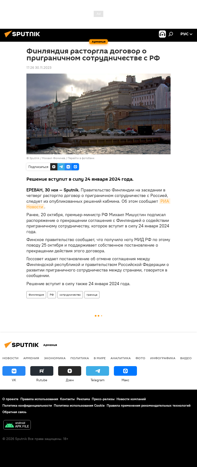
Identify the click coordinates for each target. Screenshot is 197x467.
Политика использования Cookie (79, 405)
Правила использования (39, 399)
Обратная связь (14, 412)
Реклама (83, 399)
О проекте (10, 399)
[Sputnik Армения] (23, 38)
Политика (79, 358)
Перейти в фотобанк (81, 158)
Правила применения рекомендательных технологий (149, 405)
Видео (186, 358)
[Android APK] (17, 425)
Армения (31, 358)
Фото (140, 358)
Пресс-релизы (103, 399)
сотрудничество (70, 294)
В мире (100, 358)
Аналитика (121, 358)
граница (91, 294)
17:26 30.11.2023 (38, 67)
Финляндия (36, 294)
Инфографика (162, 358)
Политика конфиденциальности (27, 405)
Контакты (67, 399)
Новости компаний (131, 399)
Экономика (55, 358)
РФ (52, 294)
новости (10, 358)
